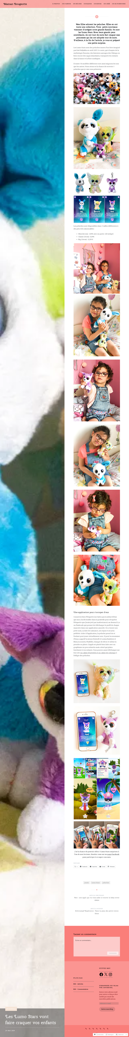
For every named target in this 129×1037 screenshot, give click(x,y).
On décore (77, 4)
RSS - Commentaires (80, 989)
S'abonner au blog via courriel (108, 987)
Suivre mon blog (107, 1009)
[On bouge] (100, 1029)
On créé (107, 4)
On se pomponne (118, 4)
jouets (86, 883)
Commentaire (113, 953)
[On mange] (97, 1029)
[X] (106, 974)
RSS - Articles (78, 984)
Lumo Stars (96, 883)
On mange (88, 4)
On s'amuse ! (11, 1009)
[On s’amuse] (89, 1029)
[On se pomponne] (107, 1029)
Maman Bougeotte (15, 4)
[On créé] (104, 1029)
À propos (56, 4)
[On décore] (93, 1029)
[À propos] (86, 1029)
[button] (80, 183)
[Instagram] (110, 974)
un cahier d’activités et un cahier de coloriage (98, 653)
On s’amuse (66, 4)
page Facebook (113, 854)
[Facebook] (101, 974)
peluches (106, 883)
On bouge (97, 4)
